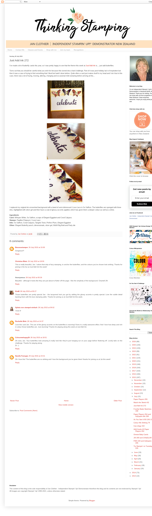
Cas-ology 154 (139, 426)
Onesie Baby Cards (141, 434)
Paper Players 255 (140, 399)
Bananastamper (21, 247)
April (136, 459)
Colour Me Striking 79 (142, 423)
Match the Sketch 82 (141, 402)
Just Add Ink (90, 66)
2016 (134, 374)
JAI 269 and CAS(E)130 (143, 438)
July (136, 396)
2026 (134, 341)
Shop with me (51, 50)
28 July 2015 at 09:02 (46, 307)
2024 (134, 348)
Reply (17, 254)
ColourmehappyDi (22, 337)
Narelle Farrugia (21, 356)
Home (10, 50)
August (137, 393)
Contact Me (20, 50)
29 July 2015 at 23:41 (37, 356)
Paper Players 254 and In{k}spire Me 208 (142, 415)
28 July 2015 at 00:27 (28, 291)
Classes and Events (35, 50)
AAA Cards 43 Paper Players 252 (141, 430)
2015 (134, 377)
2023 (134, 351)
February (137, 465)
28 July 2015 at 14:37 (35, 321)
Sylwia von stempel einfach (26, 307)
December (138, 380)
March (136, 462)
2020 (134, 361)
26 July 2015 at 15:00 (37, 247)
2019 (134, 364)
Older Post (118, 401)
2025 (134, 345)
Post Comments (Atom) (28, 410)
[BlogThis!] (40, 234)
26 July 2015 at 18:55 (36, 261)
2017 (134, 371)
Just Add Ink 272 (140, 406)
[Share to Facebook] (45, 234)
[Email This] (38, 234)
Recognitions (78, 50)
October (137, 387)
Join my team (65, 50)
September (138, 390)
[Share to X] (43, 234)
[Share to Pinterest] (47, 234)
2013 (134, 476)
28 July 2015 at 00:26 (34, 277)
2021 (134, 358)
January (137, 468)
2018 (134, 368)
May (136, 455)
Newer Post (14, 401)
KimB (17, 291)
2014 (134, 473)
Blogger (92, 500)
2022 (134, 355)
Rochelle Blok (20, 321)
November (138, 383)
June (136, 452)
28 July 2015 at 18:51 (39, 337)
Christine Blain (21, 261)
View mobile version (65, 405)
